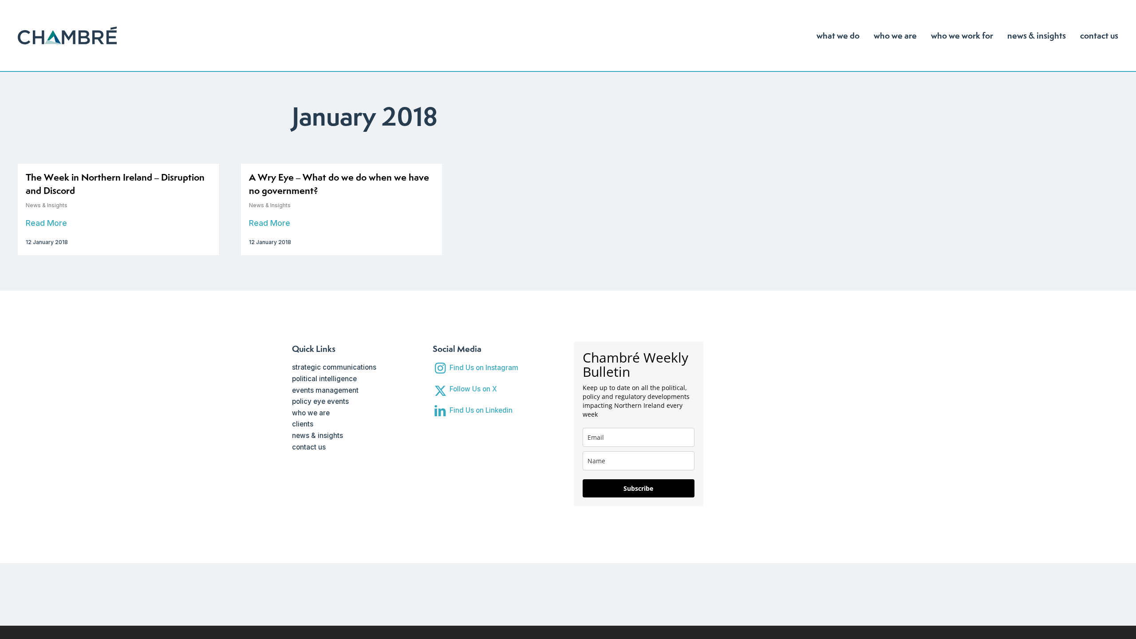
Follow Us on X (473, 389)
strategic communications (334, 367)
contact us (309, 447)
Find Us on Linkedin (481, 410)
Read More (46, 223)
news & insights (317, 435)
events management (325, 390)
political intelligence (324, 379)
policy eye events (320, 401)
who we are (311, 413)
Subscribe (638, 488)
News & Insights (46, 205)
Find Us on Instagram (484, 367)
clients (302, 424)
